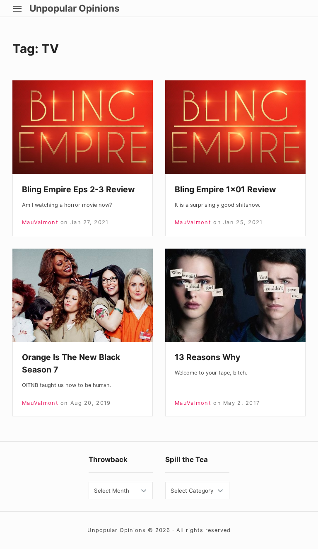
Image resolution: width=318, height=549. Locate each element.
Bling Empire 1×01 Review (225, 189)
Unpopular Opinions (74, 8)
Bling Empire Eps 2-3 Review (78, 189)
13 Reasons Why (207, 357)
